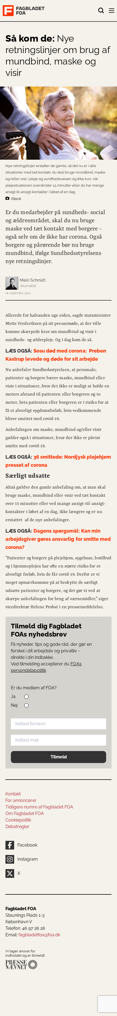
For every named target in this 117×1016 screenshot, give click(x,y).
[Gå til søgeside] (101, 10)
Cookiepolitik (18, 820)
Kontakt (13, 793)
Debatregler (17, 826)
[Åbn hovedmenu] (112, 11)
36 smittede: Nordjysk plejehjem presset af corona (58, 461)
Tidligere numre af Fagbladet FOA (39, 807)
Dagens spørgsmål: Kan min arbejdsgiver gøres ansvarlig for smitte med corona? (58, 539)
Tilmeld (59, 756)
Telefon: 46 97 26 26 (25, 928)
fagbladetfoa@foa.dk (39, 934)
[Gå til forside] (50, 10)
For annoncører (20, 800)
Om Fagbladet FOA (24, 813)
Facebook (27, 845)
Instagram (27, 859)
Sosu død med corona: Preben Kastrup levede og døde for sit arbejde (55, 355)
